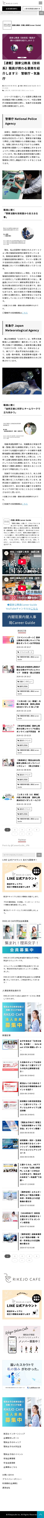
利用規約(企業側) (10, 1483)
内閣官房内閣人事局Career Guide (22, 90)
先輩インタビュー (25, 681)
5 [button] (36, 830)
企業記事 (7, 90)
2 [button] (14, 830)
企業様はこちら (10, 1467)
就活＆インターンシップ (14, 1433)
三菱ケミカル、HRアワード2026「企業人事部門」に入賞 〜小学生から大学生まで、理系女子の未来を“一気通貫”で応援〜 (31, 1172)
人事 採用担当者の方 (32, 8)
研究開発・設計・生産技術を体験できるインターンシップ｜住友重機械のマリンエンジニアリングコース (30, 1146)
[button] (40, 3)
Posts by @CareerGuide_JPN (15, 845)
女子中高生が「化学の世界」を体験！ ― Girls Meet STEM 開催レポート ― (31, 1046)
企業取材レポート (11, 1438)
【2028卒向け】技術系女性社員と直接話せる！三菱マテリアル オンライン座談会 (30, 1218)
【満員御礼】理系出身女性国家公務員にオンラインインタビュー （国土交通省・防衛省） (29, 764)
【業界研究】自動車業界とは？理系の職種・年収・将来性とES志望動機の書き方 (30, 1239)
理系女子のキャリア (12, 1442)
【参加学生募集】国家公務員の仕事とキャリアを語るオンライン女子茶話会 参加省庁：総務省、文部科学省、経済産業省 (28, 731)
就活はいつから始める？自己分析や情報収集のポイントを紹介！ (30, 1086)
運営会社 (6, 1487)
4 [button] (29, 830)
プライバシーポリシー (12, 1479)
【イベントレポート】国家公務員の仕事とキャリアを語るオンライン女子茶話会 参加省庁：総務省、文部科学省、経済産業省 (29, 643)
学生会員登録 (9, 1462)
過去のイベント (25, 740)
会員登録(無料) (11, 8)
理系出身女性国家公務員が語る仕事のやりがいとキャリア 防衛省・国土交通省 (28, 669)
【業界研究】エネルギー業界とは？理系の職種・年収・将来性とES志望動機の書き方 (30, 1197)
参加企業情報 (9, 1458)
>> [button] (29, 834)
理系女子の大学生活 (12, 1446)
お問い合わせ (8, 1474)
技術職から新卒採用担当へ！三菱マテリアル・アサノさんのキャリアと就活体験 (30, 1106)
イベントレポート (25, 652)
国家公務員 (23, 686)
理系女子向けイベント (13, 1454)
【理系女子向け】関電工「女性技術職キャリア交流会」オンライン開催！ (30, 1125)
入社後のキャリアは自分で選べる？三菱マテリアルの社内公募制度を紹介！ (30, 1067)
